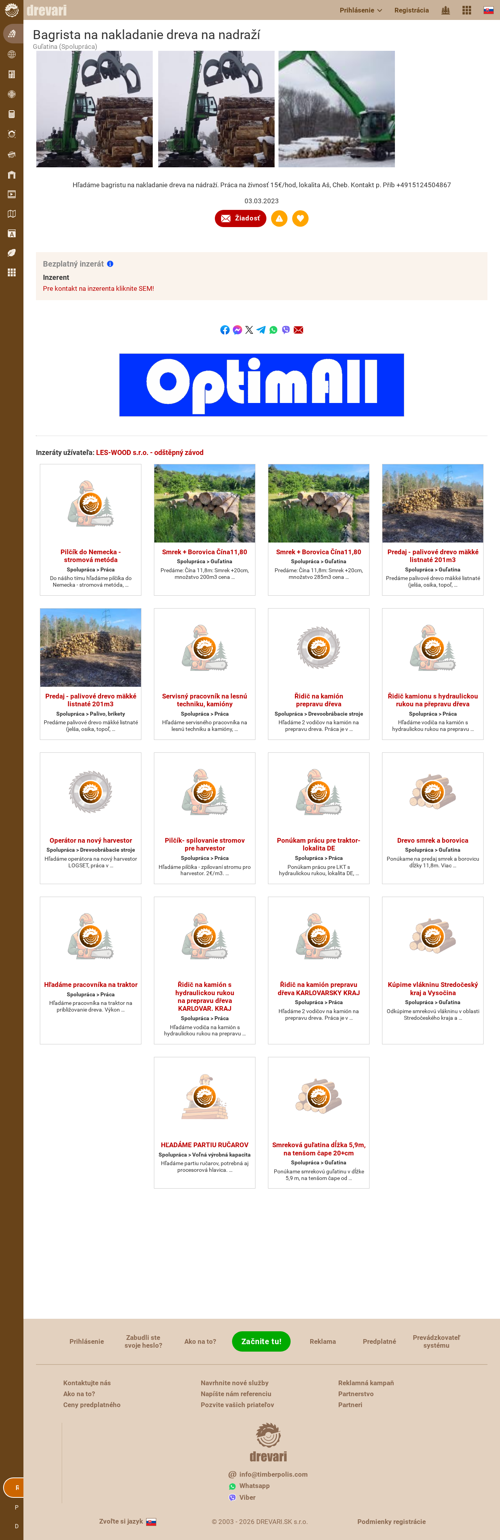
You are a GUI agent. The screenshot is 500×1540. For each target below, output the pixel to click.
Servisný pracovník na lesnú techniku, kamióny (204, 700)
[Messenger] (237, 330)
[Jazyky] (488, 10)
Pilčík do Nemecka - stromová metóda (91, 556)
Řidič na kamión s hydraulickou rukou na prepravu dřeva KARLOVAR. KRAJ (204, 996)
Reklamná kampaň (366, 1383)
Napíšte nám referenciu (236, 1394)
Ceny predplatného (92, 1405)
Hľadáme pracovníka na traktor (91, 984)
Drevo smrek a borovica (432, 840)
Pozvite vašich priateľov (237, 1405)
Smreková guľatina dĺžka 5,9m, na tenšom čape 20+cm (319, 1149)
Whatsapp (254, 1486)
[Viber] (286, 330)
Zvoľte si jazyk (121, 1521)
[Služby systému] (466, 10)
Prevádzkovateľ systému (436, 1341)
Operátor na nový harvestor (91, 840)
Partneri (350, 1405)
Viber (247, 1497)
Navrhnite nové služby (235, 1383)
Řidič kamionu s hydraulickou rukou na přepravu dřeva (433, 700)
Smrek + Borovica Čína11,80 (204, 552)
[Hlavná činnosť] (445, 10)
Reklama (323, 1341)
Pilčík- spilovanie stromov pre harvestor (205, 844)
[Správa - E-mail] (298, 330)
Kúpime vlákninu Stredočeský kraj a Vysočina (433, 988)
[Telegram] (261, 330)
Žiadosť (247, 218)
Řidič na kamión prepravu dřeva (319, 700)
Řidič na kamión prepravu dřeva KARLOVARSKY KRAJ (319, 988)
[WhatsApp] (273, 330)
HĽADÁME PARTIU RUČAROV (204, 1145)
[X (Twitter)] (249, 330)
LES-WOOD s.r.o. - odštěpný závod (150, 453)
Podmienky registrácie (391, 1522)
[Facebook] (225, 330)
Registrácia (412, 10)
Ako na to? (200, 1341)
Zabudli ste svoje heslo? (143, 1341)
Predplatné (379, 1341)
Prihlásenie (357, 10)
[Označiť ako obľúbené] (300, 218)
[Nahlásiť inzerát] (279, 218)
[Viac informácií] (110, 263)
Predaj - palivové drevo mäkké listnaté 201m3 (433, 556)
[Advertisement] (262, 1254)
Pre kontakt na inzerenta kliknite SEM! (98, 288)
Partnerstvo (356, 1394)
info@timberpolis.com (273, 1474)
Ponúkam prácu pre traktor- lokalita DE (319, 844)
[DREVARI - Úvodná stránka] (51, 10)
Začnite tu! (261, 1341)
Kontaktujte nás (87, 1383)
